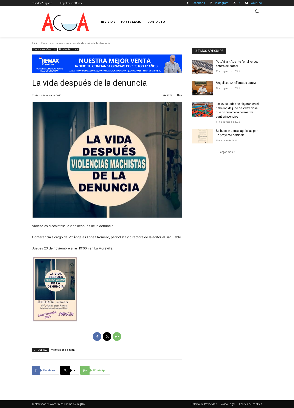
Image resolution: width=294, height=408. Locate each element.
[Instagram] (211, 3)
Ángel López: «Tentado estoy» (236, 82)
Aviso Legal (228, 404)
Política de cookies (250, 404)
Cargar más (225, 152)
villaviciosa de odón (63, 349)
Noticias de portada (68, 49)
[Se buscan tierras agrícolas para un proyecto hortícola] (202, 136)
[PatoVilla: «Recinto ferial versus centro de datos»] (202, 67)
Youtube (256, 3)
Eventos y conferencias (55, 43)
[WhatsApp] (117, 336)
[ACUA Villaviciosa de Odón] (65, 21)
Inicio (35, 43)
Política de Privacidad (204, 404)
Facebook (198, 3)
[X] (234, 3)
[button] (257, 11)
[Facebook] (187, 3)
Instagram (221, 3)
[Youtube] (246, 3)
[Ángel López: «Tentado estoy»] (202, 88)
